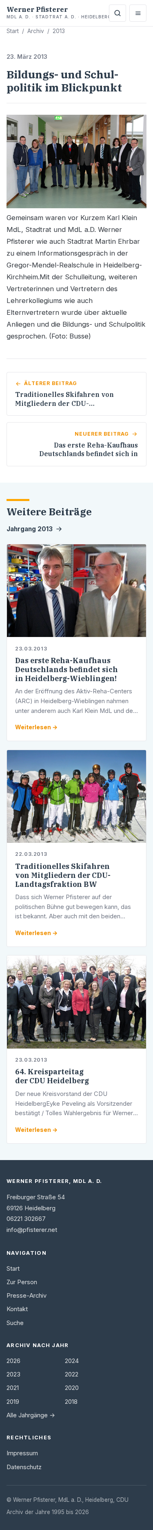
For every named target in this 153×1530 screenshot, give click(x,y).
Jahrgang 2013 (30, 529)
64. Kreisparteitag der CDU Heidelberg (52, 1076)
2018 (71, 1401)
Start (13, 31)
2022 (71, 1374)
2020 (72, 1388)
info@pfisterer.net (32, 1230)
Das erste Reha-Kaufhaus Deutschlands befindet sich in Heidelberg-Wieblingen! (66, 669)
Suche (15, 1323)
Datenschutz (24, 1467)
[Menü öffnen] (137, 13)
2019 (13, 1401)
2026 (13, 1361)
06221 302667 (26, 1219)
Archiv (35, 31)
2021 (13, 1388)
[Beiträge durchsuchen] (117, 13)
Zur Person (22, 1282)
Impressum (22, 1453)
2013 (59, 31)
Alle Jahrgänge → (31, 1415)
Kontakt (17, 1309)
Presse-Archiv (27, 1295)
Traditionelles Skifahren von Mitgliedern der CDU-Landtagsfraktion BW (63, 875)
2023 (13, 1374)
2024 (72, 1361)
